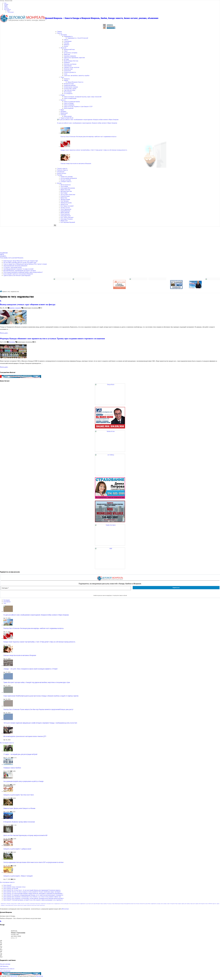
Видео (62, 110)
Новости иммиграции (70, 98)
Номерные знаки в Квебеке (12, 768)
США (70, 903)
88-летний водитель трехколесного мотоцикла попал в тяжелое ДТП (24, 736)
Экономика (64, 35)
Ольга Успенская (136, 903)
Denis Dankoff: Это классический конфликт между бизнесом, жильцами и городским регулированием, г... (33, 893)
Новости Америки (69, 105)
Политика (63, 114)
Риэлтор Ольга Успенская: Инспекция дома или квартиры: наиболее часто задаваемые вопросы (88, 136)
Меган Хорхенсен (66, 185)
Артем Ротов (64, 204)
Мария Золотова (65, 189)
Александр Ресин (66, 216)
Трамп (168, 903)
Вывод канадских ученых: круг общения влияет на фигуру (27, 304)
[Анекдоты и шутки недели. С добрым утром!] (8, 845)
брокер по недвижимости (81, 903)
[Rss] (0, 921)
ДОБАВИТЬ (3, 256)
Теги (4, 603)
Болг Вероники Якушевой (68, 222)
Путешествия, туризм (70, 88)
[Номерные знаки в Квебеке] (8, 764)
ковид (191, 903)
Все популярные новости (7, 882)
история (89, 903)
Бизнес (66, 46)
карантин (214, 903)
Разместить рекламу (67, 176)
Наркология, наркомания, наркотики (74, 57)
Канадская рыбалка (69, 85)
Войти (8, 10)
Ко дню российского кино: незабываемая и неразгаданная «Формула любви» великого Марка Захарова (87, 123)
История (66, 59)
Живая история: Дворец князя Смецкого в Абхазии (19, 808)
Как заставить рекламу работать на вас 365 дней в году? (20, 262)
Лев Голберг (64, 193)
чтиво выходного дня (9, 905)
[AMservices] (100, 284)
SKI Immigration (202, 903)
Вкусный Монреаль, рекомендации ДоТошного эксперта (19, 270)
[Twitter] (3, 921)
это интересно (27, 903)
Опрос (66, 51)
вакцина (110, 903)
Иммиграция (64, 113)
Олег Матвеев (65, 201)
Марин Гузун (64, 220)
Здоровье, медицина (70, 56)
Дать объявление (5, 971)
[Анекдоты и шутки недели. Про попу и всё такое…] (8, 791)
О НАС (5, 3)
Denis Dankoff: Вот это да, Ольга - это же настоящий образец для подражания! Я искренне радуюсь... (32, 890)
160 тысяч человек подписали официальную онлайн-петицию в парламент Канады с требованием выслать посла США (40, 723)
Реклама (66, 43)
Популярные (6, 602)
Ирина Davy (64, 198)
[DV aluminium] (176, 284)
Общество (63, 48)
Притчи (206, 903)
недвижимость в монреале (46, 903)
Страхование (68, 41)
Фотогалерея (68, 92)
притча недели (195, 903)
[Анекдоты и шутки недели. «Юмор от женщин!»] (8, 872)
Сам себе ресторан (69, 90)
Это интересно (68, 93)
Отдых (62, 77)
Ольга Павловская (66, 209)
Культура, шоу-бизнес (70, 64)
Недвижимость (68, 36)
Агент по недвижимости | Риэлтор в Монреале (60, 903)
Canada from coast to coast (31, 905)
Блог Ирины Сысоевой (67, 206)
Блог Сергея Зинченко (67, 217)
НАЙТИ (2, 254)
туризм (217, 903)
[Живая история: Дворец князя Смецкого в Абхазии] (8, 805)
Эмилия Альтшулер (66, 203)
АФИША (6, 7)
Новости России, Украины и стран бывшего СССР (78, 106)
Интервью (63, 111)
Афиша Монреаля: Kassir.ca (75, 82)
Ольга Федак (64, 186)
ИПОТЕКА (210, 903)
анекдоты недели (181, 903)
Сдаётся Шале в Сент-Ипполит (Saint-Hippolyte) (16, 275)
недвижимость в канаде (155, 903)
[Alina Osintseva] (119, 284)
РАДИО (5, 5)
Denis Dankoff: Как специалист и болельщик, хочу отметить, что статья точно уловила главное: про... (32, 897)
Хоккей (38, 905)
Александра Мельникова (68, 188)
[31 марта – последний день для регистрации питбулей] (8, 751)
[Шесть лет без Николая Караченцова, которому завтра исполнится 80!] (8, 832)
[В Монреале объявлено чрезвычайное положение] (8, 818)
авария (25, 905)
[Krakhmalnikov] (138, 284)
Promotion (15, 905)
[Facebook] (2, 921)
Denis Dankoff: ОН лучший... (11, 888)
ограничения (42, 905)
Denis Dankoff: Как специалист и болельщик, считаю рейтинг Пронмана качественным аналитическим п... (33, 898)
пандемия (3, 905)
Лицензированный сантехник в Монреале (15, 266)
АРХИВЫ (6, 4)
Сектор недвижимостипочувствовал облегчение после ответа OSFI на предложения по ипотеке (33, 862)
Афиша (66, 80)
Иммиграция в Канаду (119, 903)
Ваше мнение (68, 116)
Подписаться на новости (7, 969)
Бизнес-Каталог (61, 173)
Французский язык (69, 49)
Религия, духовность (70, 72)
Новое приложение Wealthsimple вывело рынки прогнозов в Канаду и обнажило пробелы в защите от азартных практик (40, 696)
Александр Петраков (67, 219)
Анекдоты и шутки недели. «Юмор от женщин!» (18, 876)
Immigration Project (173, 903)
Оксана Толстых (65, 207)
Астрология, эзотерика (70, 53)
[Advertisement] (110, 239)
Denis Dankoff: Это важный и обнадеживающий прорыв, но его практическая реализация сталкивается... (33, 895)
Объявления (60, 172)
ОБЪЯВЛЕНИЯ (4, 253)
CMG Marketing (4, 966)
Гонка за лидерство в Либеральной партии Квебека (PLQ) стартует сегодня (25, 264)
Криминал (67, 62)
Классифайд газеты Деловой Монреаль (11, 258)
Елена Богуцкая (65, 196)
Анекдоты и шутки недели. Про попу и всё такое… (19, 795)
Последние (6, 600)
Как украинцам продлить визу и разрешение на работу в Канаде (23, 781)
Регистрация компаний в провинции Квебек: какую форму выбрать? (23, 272)
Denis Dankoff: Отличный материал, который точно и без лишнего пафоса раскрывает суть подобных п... (33, 900)
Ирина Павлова (65, 212)
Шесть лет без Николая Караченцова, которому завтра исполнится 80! (25, 835)
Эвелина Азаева (65, 199)
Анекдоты (67, 79)
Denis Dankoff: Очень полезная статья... (14, 887)
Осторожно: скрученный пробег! (12, 267)
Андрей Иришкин (65, 211)
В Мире (63, 95)
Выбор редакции (68, 108)
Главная (59, 31)
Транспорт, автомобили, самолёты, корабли (76, 75)
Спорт (65, 74)
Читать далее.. (4, 333)
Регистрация (11, 12)
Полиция (22, 903)
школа (161, 903)
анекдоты (165, 903)
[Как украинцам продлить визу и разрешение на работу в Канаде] (8, 778)
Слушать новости (62, 168)
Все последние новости (7, 743)
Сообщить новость (66, 181)
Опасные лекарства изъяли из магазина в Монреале (76, 163)
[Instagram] (5, 921)
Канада (12, 903)
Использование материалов (69, 178)
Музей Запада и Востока (71, 61)
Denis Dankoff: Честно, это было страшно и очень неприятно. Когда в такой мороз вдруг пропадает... (32, 892)
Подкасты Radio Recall (67, 118)
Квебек (19, 903)
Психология (67, 70)
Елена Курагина (65, 214)
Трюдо (101, 903)
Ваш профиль (7, 9)
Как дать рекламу (66, 180)
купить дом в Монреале (95, 903)
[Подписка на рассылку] (0, 301)
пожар (113, 903)
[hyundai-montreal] (157, 284)
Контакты (6, 8)
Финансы (66, 44)
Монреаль (9, 903)
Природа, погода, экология (71, 67)
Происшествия (68, 69)
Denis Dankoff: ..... (8, 885)
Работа (66, 40)
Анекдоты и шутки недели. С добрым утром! (17, 849)
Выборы (188, 903)
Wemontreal (13, 976)
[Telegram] (6, 921)
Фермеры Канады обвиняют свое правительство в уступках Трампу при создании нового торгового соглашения (52, 338)
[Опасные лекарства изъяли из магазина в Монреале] (65, 160)
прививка (105, 903)
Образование (68, 66)
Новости (59, 33)
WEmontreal (65, 909)
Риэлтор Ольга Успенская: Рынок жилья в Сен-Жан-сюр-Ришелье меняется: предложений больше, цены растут (38, 709)
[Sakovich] (82, 284)
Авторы (59, 183)
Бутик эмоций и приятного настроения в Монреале (18, 274)
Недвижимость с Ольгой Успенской (77, 38)
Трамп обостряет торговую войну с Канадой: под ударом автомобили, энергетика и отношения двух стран (36, 682)
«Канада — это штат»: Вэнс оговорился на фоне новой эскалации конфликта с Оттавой (30, 669)
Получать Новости (62, 170)
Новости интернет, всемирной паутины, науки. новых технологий (82, 97)
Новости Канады (69, 103)
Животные (67, 54)
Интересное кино (69, 84)
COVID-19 (16, 903)
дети (185, 903)
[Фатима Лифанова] (63, 284)
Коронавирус (32, 903)
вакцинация (73, 903)
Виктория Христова (66, 191)
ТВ (107, 903)
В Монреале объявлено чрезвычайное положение (19, 822)
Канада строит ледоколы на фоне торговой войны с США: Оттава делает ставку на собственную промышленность (94, 150)
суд (86, 903)
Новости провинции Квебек (72, 101)
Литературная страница (71, 87)
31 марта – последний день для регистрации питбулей (20, 754)
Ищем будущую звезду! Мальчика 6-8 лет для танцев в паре (20, 261)
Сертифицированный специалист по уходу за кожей (18, 269)
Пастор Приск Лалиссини (68, 194)
